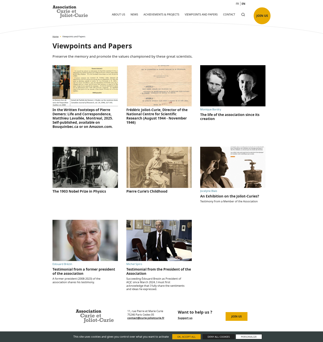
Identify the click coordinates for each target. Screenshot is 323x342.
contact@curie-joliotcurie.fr (145, 318)
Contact (229, 14)
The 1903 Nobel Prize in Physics (79, 191)
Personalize (249, 336)
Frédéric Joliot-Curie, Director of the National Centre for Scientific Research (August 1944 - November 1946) (157, 116)
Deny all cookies (219, 336)
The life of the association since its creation (229, 116)
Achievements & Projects (161, 14)
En (243, 4)
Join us (236, 316)
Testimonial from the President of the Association (158, 271)
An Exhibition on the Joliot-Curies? (229, 196)
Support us (185, 318)
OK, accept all (186, 336)
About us (118, 14)
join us (262, 16)
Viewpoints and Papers (201, 14)
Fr (237, 4)
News (134, 14)
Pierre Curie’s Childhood (146, 191)
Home (55, 36)
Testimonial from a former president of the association (83, 271)
